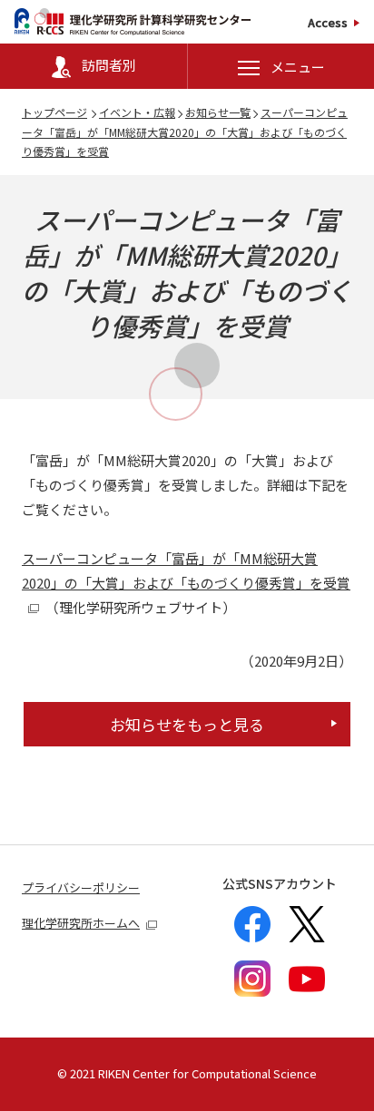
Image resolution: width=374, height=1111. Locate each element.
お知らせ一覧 (218, 112)
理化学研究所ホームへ (81, 922)
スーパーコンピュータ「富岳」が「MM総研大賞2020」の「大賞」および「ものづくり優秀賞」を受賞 (185, 131)
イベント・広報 (137, 112)
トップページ (54, 112)
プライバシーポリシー (81, 887)
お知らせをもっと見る (187, 724)
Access (328, 22)
